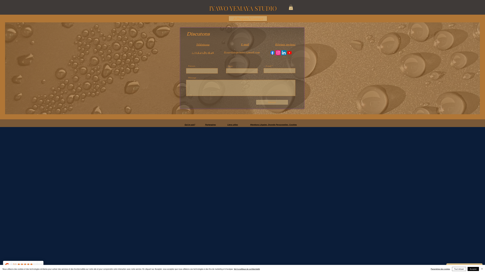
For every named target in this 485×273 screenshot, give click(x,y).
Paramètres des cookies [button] (440, 269)
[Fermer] (481, 269)
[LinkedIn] (283, 52)
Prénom (191, 66)
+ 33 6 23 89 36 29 (203, 52)
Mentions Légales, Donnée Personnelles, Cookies (273, 124)
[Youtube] (289, 52)
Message (192, 78)
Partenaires (210, 124)
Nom (230, 66)
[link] (291, 7)
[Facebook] (272, 52)
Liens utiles (232, 124)
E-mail (268, 66)
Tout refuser (459, 269)
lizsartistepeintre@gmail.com (242, 52)
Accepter (473, 269)
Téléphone (203, 44)
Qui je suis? (190, 124)
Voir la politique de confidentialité (247, 269)
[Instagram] (278, 52)
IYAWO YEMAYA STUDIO (243, 8)
